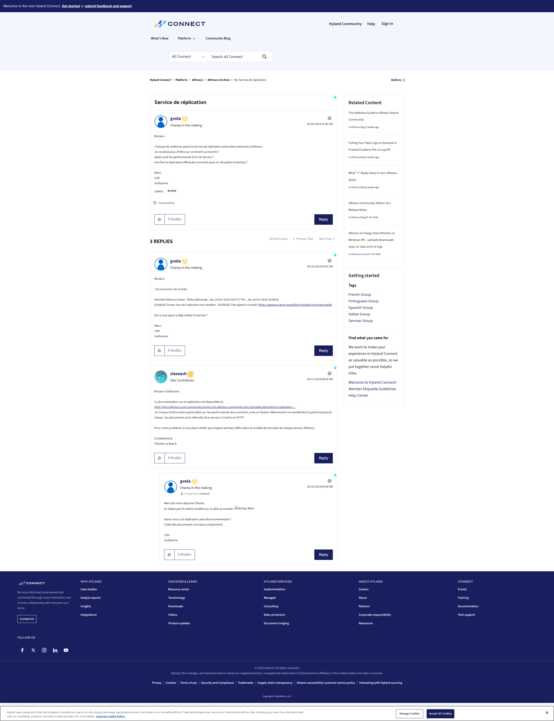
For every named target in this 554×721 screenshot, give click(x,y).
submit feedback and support (108, 6)
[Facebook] (22, 650)
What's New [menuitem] (159, 38)
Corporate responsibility (375, 615)
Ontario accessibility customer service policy (326, 683)
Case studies (89, 589)
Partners (364, 606)
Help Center (358, 395)
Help (371, 24)
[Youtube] (66, 650)
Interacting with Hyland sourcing (380, 683)
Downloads (175, 606)
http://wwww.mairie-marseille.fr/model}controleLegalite (295, 305)
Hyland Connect (160, 80)
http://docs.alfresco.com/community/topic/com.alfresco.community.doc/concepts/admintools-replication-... (224, 407)
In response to (197, 494)
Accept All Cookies (440, 714)
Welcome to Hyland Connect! (372, 382)
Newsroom (366, 623)
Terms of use (188, 683)
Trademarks (245, 683)
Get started (71, 6)
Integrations (89, 615)
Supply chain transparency (275, 683)
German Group (361, 320)
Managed (270, 598)
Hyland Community (345, 24)
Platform (181, 80)
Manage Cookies (409, 714)
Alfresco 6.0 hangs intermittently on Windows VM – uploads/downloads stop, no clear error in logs (372, 240)
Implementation (274, 589)
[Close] (547, 713)
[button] (160, 219)
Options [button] (396, 80)
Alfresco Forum (359, 254)
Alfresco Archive (219, 80)
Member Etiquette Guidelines (372, 389)
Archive (172, 191)
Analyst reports (91, 598)
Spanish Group (361, 307)
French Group (360, 294)
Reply (323, 219)
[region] (277, 713)
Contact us (27, 619)
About (363, 598)
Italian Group (359, 314)
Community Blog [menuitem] (218, 38)
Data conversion (274, 615)
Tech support (466, 615)
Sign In (387, 23)
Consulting (271, 606)
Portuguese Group (364, 301)
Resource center (178, 589)
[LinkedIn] (55, 650)
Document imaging (276, 623)
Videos (172, 615)
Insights (86, 606)
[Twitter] (33, 650)
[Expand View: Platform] (194, 38)
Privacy (157, 683)
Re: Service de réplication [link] (250, 80)
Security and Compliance (217, 683)
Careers (364, 589)
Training (463, 598)
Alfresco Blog (358, 127)
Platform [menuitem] (184, 38)
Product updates (179, 623)
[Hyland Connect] (180, 24)
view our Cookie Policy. (110, 716)
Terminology (176, 598)
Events (462, 589)
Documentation (468, 606)
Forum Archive (166, 203)
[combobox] (240, 56)
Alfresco (197, 80)
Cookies (171, 683)
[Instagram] (44, 650)
